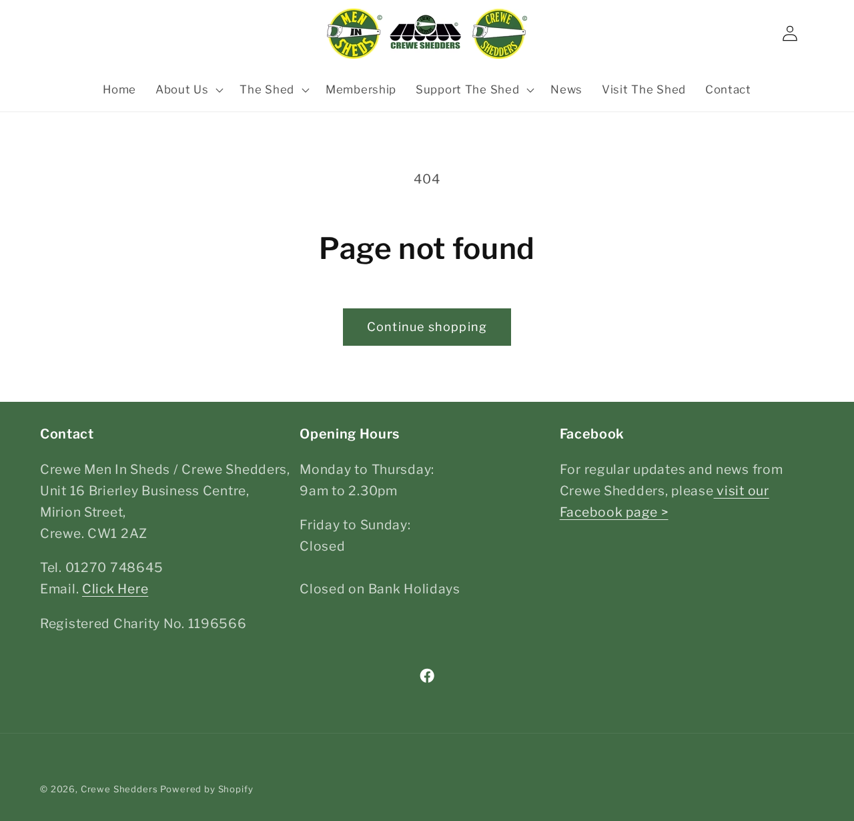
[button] (187, 90)
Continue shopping (427, 327)
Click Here (115, 589)
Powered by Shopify (206, 789)
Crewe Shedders (119, 789)
